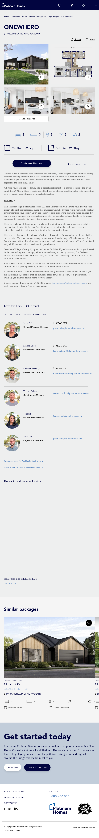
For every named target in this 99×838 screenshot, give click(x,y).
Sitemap (18, 830)
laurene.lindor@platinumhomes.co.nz (69, 283)
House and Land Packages (32, 16)
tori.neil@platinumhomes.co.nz (67, 416)
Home (6, 16)
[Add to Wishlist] (89, 623)
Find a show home (77, 164)
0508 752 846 (72, 794)
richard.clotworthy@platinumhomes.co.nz (72, 373)
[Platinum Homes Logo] (16, 4)
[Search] (59, 5)
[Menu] (96, 5)
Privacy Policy (8, 830)
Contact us (10, 803)
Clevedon (12, 684)
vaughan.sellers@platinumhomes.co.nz (71, 393)
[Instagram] (10, 809)
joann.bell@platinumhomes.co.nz (68, 328)
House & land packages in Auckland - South (22, 467)
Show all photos (28, 119)
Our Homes (15, 16)
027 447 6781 (68, 323)
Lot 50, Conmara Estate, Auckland (49, 647)
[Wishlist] (83, 5)
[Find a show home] (71, 5)
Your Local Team (14, 792)
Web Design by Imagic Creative (84, 827)
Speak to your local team (37, 767)
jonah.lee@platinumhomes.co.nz (68, 438)
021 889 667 (72, 368)
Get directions (10, 583)
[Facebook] (4, 809)
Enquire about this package (32, 163)
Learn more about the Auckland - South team (22, 461)
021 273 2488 (70, 345)
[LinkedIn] (16, 808)
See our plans (12, 767)
